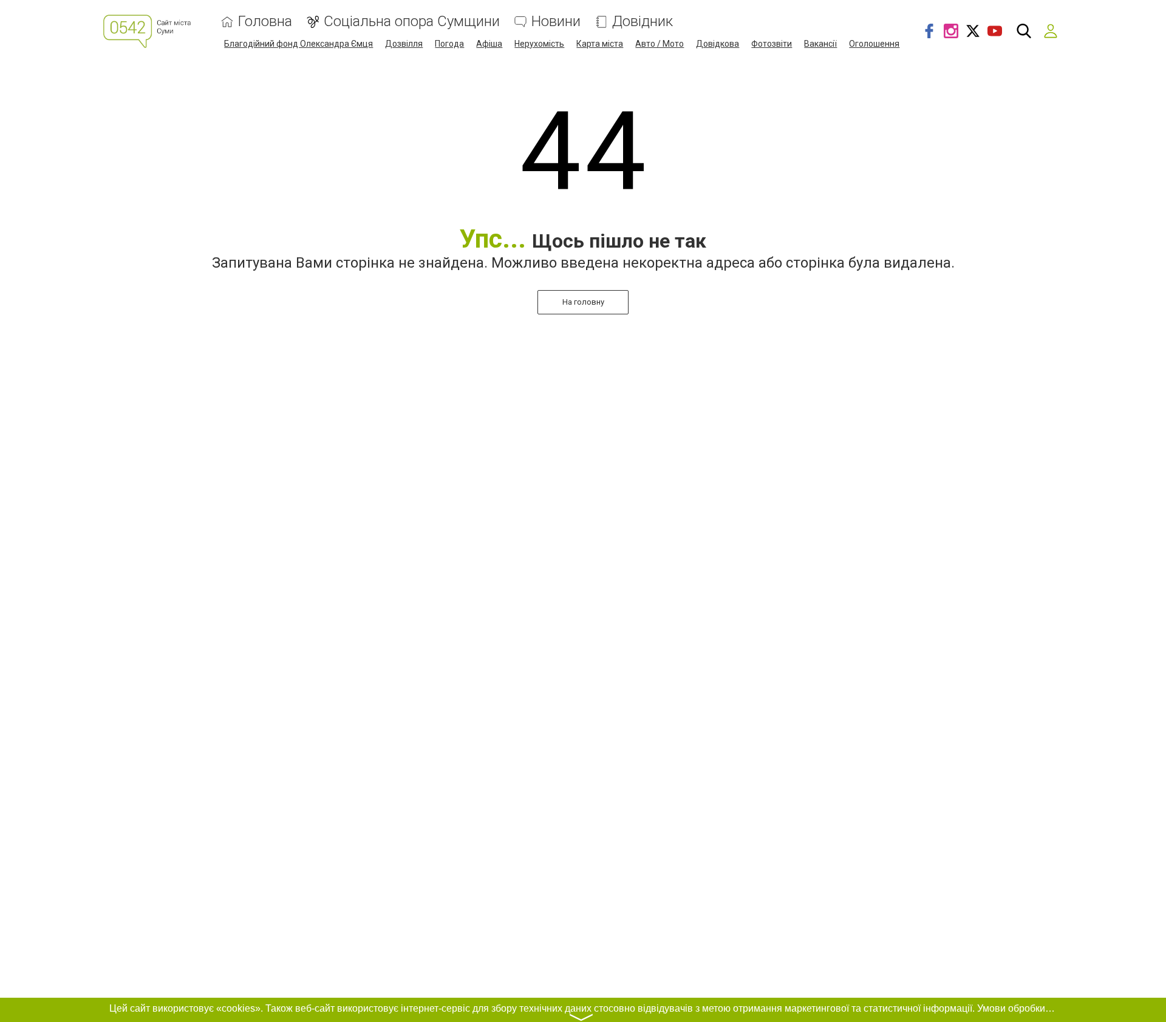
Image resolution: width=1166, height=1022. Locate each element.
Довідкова (717, 44)
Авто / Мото (659, 44)
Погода (449, 44)
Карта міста (599, 44)
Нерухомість (539, 44)
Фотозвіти (771, 44)
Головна (265, 21)
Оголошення (874, 44)
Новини (556, 21)
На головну (583, 301)
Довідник (642, 21)
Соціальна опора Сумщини (412, 21)
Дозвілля (404, 44)
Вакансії (820, 44)
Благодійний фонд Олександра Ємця (298, 44)
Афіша (489, 44)
